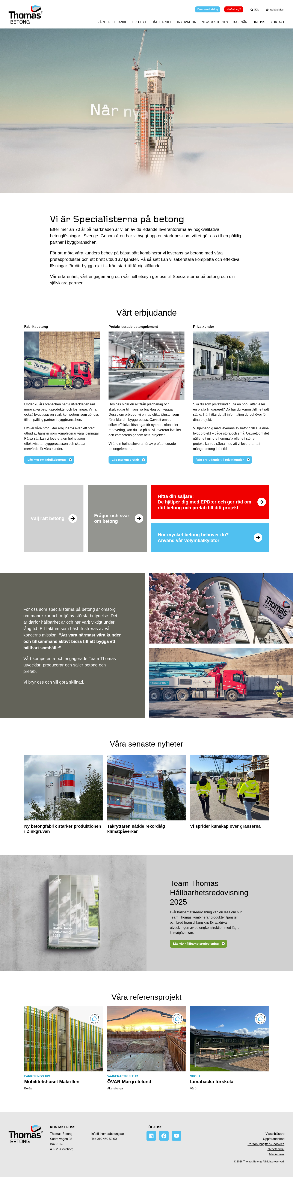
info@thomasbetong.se (107, 1133)
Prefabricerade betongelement (133, 327)
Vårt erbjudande (112, 22)
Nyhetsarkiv (275, 1149)
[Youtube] (176, 1136)
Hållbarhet (162, 22)
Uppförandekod (273, 1139)
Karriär (240, 22)
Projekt (139, 22)
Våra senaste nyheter (146, 743)
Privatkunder (203, 327)
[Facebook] (164, 1136)
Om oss (259, 22)
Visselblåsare (275, 1133)
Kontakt (277, 22)
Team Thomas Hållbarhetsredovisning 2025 (209, 892)
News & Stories (215, 22)
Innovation (186, 22)
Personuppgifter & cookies (266, 1144)
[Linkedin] (151, 1136)
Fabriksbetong (36, 327)
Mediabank (276, 1154)
